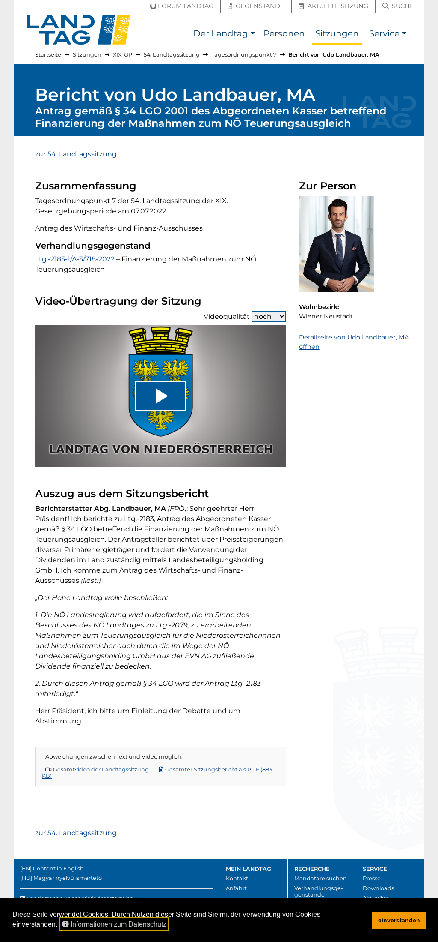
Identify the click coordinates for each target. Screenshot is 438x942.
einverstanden (399, 920)
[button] (253, 34)
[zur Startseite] (79, 30)
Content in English (58, 868)
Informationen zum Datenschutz (118, 924)
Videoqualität (227, 316)
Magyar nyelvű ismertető (67, 878)
